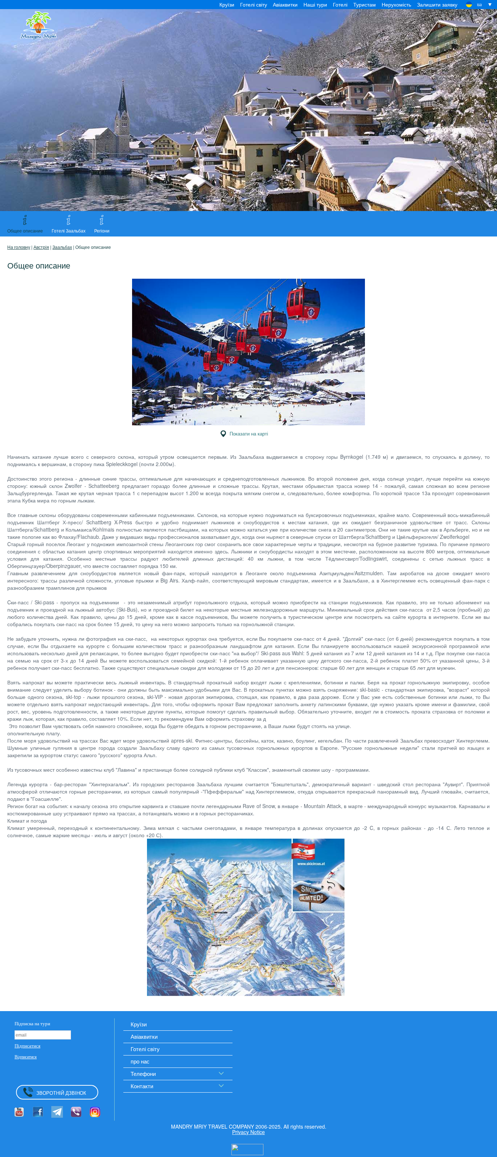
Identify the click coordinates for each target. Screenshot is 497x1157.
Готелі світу (253, 4)
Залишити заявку (437, 4)
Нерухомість (396, 4)
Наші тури (315, 4)
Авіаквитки (285, 4)
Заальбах (62, 247)
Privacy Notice (248, 1132)
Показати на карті (249, 433)
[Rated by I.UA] (247, 1148)
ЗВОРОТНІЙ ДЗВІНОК (61, 1092)
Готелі (340, 4)
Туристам (364, 4)
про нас (140, 1061)
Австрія (41, 247)
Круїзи (226, 4)
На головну (18, 247)
